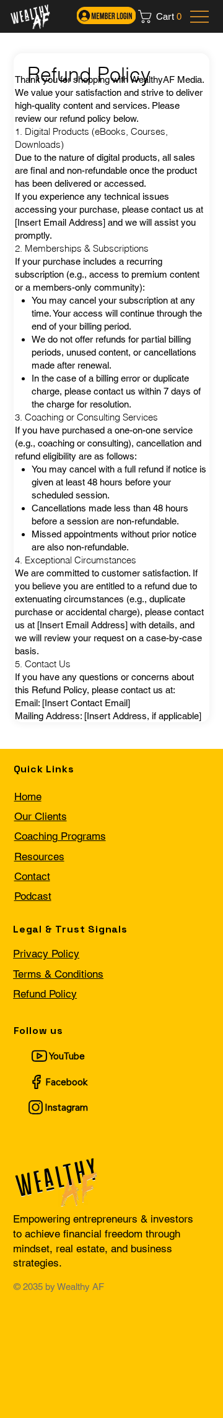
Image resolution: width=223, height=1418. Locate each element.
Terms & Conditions (58, 974)
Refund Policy (45, 994)
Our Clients (40, 816)
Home (28, 796)
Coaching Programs (60, 836)
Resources (39, 856)
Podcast (32, 896)
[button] (163, 16)
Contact (32, 876)
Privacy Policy (46, 953)
